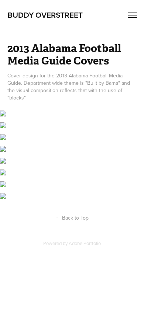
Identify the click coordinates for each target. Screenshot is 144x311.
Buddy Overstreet (45, 14)
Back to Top (72, 217)
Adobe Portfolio (85, 243)
